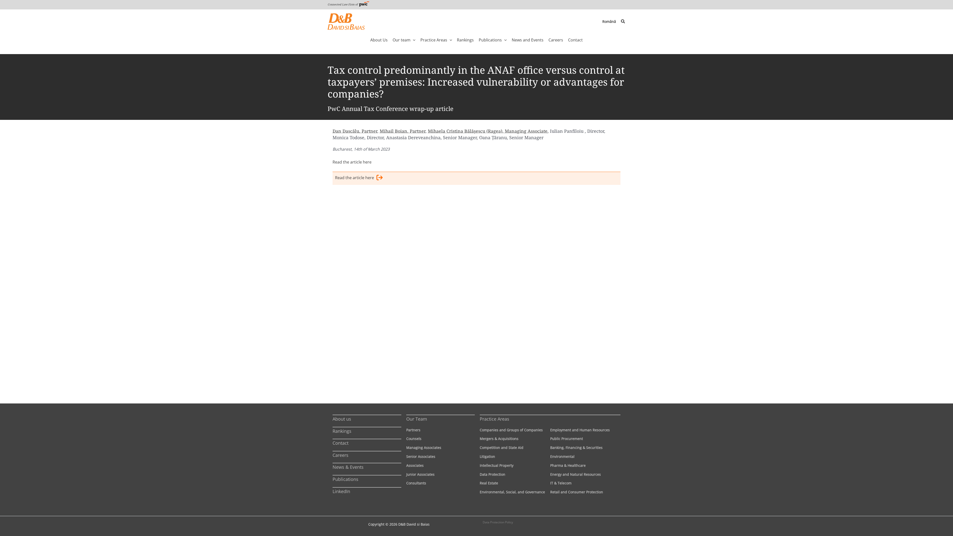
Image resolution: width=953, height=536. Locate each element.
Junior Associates (420, 474)
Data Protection (492, 474)
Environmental (562, 456)
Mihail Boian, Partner (402, 131)
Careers (340, 455)
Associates (415, 465)
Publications (345, 479)
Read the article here (352, 162)
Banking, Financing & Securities (576, 447)
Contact (340, 443)
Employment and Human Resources (580, 430)
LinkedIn (341, 491)
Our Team (416, 419)
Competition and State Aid (501, 447)
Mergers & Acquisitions (499, 438)
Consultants (416, 483)
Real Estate (489, 483)
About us (342, 419)
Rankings (342, 431)
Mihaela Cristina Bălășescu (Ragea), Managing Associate (487, 131)
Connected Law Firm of (343, 4)
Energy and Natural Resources (575, 474)
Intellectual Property (496, 465)
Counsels (413, 438)
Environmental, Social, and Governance (512, 492)
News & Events (348, 467)
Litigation (487, 456)
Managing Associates (423, 447)
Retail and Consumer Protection (576, 492)
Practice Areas (494, 419)
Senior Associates (420, 456)
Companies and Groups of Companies (511, 430)
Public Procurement (566, 438)
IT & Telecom (561, 483)
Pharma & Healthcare (568, 465)
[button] (623, 21)
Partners (413, 430)
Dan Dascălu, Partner (355, 131)
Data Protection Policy (498, 522)
